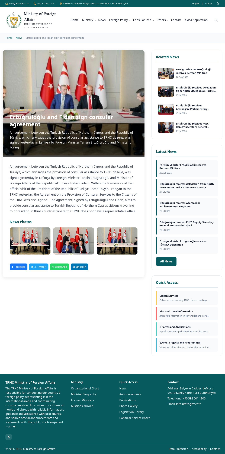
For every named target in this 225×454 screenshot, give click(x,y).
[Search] (216, 20)
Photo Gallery (128, 406)
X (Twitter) (40, 266)
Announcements (130, 394)
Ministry (87, 20)
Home (74, 20)
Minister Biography (84, 394)
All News (166, 261)
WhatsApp (61, 266)
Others (161, 20)
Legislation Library (131, 412)
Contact (176, 20)
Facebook (19, 266)
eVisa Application (196, 20)
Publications (127, 400)
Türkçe (208, 3)
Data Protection (178, 448)
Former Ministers (82, 400)
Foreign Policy (118, 20)
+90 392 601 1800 (46, 3)
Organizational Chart (85, 388)
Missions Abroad (82, 406)
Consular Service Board (134, 418)
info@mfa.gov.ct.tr (19, 3)
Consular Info (142, 20)
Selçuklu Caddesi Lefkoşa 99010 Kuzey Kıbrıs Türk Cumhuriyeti (95, 3)
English (196, 3)
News (102, 20)
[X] (218, 3)
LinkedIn (81, 266)
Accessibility (199, 448)
